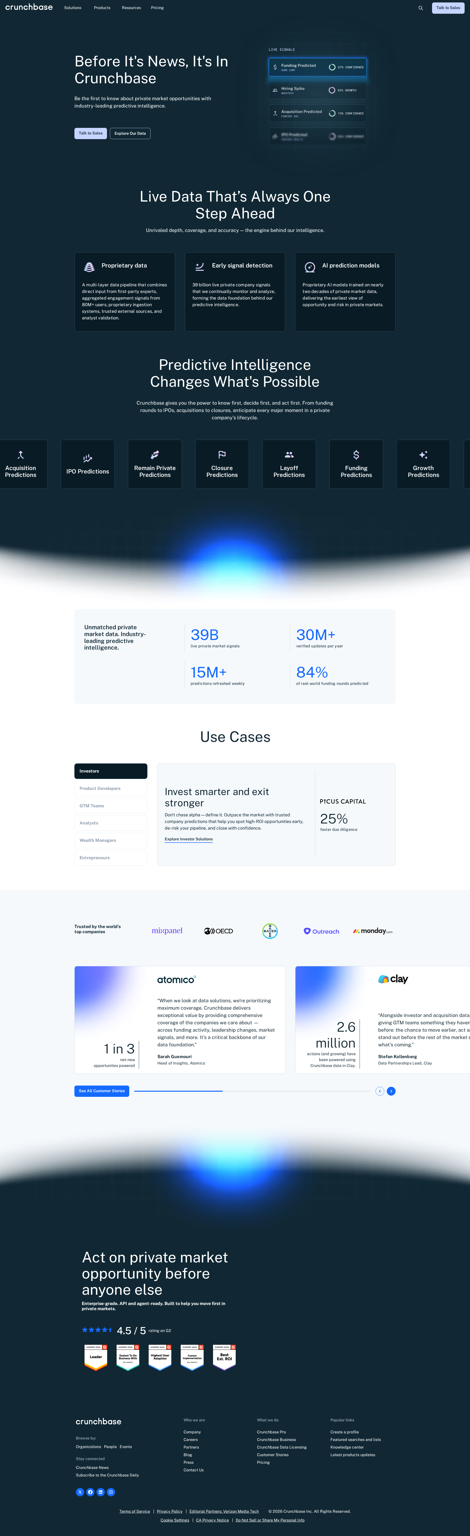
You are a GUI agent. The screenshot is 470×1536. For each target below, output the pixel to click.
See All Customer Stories (102, 1091)
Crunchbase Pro (271, 1432)
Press (189, 1462)
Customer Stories (273, 1454)
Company (192, 1432)
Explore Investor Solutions (189, 839)
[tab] (110, 771)
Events (126, 1446)
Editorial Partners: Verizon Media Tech (224, 1511)
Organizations (88, 1446)
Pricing (157, 7)
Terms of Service (134, 1511)
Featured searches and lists (355, 1439)
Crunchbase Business (276, 1439)
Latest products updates (352, 1454)
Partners (191, 1447)
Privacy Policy (170, 1511)
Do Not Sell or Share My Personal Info (270, 1520)
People (110, 1446)
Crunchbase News (92, 1467)
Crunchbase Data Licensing (282, 1447)
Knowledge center (347, 1447)
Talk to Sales (448, 7)
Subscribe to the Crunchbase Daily (107, 1475)
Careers (191, 1439)
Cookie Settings (175, 1520)
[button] (72, 8)
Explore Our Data (130, 133)
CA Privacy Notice (212, 1520)
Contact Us (194, 1470)
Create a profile (344, 1432)
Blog (188, 1454)
